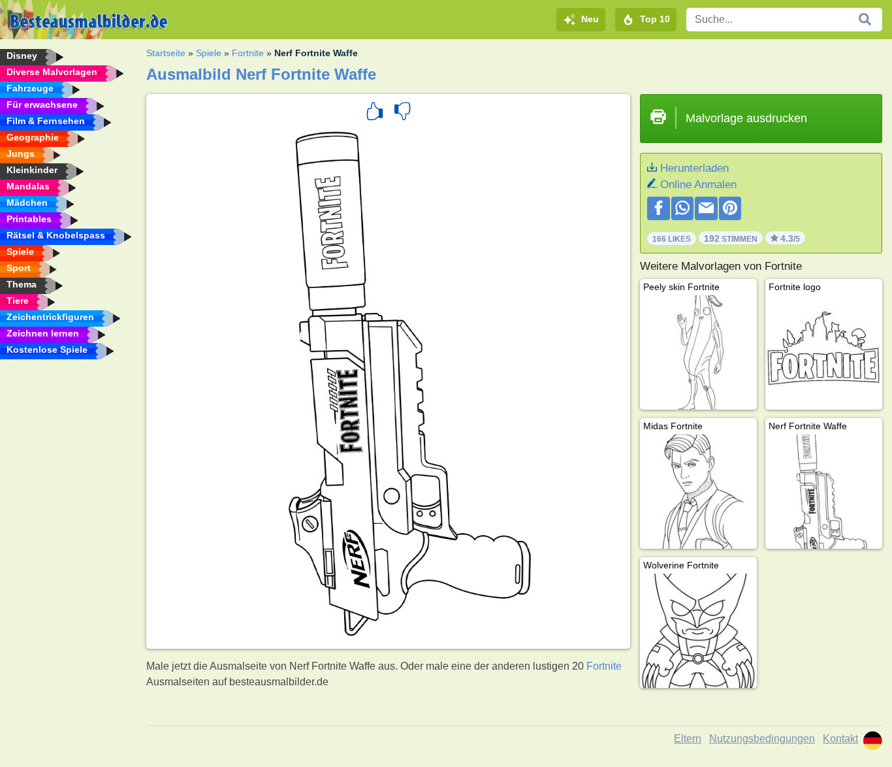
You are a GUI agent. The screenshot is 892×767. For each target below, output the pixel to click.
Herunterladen (694, 168)
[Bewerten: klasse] (375, 113)
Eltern (687, 738)
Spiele (208, 53)
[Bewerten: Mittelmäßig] (402, 113)
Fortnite (248, 53)
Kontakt (840, 738)
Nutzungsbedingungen (762, 738)
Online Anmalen (698, 184)
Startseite (165, 53)
